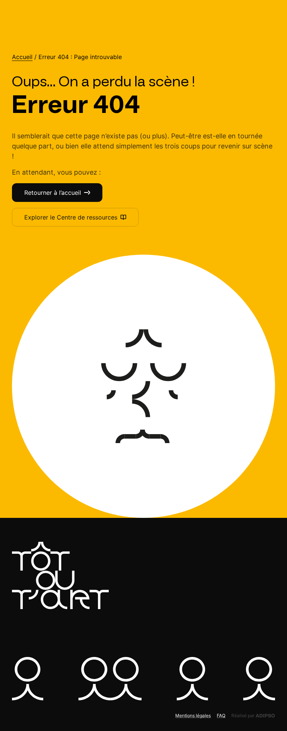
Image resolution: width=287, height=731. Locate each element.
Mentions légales (193, 715)
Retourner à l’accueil (52, 192)
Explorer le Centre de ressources (70, 217)
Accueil (22, 57)
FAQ (221, 715)
